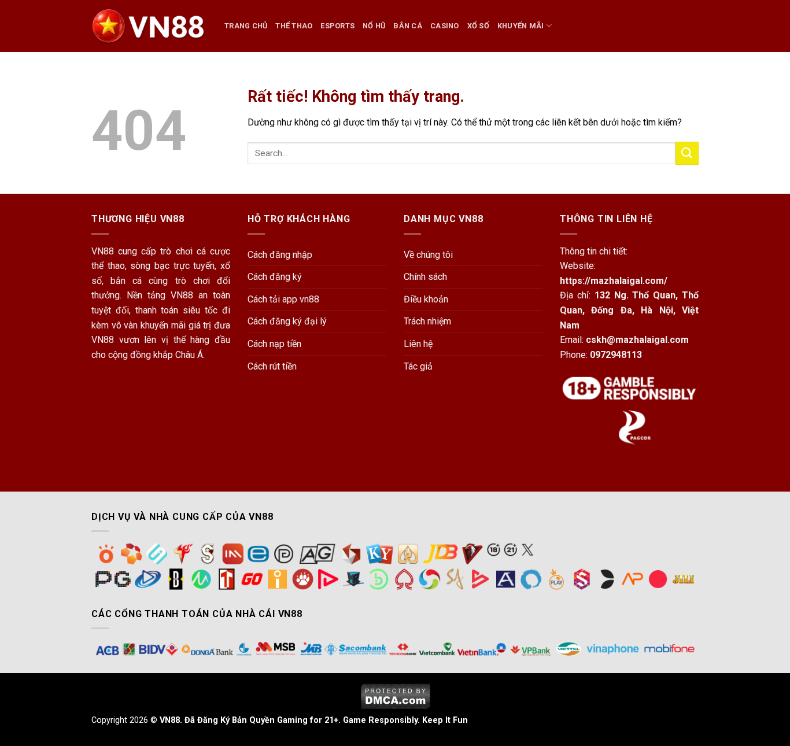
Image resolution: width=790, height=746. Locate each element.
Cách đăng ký (275, 276)
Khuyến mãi (520, 25)
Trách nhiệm (427, 321)
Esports (337, 25)
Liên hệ (418, 343)
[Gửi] (687, 153)
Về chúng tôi (428, 254)
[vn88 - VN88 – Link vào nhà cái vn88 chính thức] (149, 26)
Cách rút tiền (272, 366)
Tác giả (418, 366)
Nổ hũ (374, 25)
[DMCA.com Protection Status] (395, 695)
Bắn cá (407, 25)
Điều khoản (426, 299)
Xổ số (478, 25)
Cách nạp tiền (274, 343)
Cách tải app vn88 (283, 299)
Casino (444, 25)
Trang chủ (245, 25)
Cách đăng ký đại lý (287, 321)
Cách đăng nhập (280, 254)
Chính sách (425, 276)
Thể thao (293, 25)
